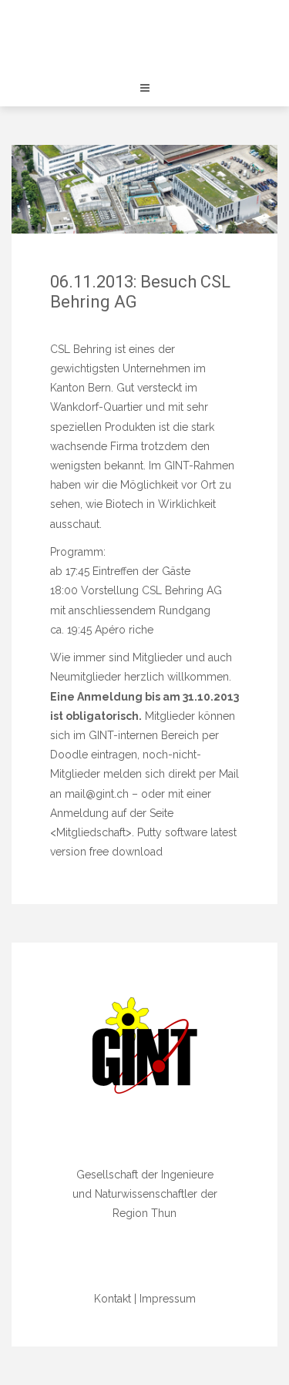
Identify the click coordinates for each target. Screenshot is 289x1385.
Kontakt (112, 1299)
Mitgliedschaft (91, 832)
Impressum (167, 1299)
